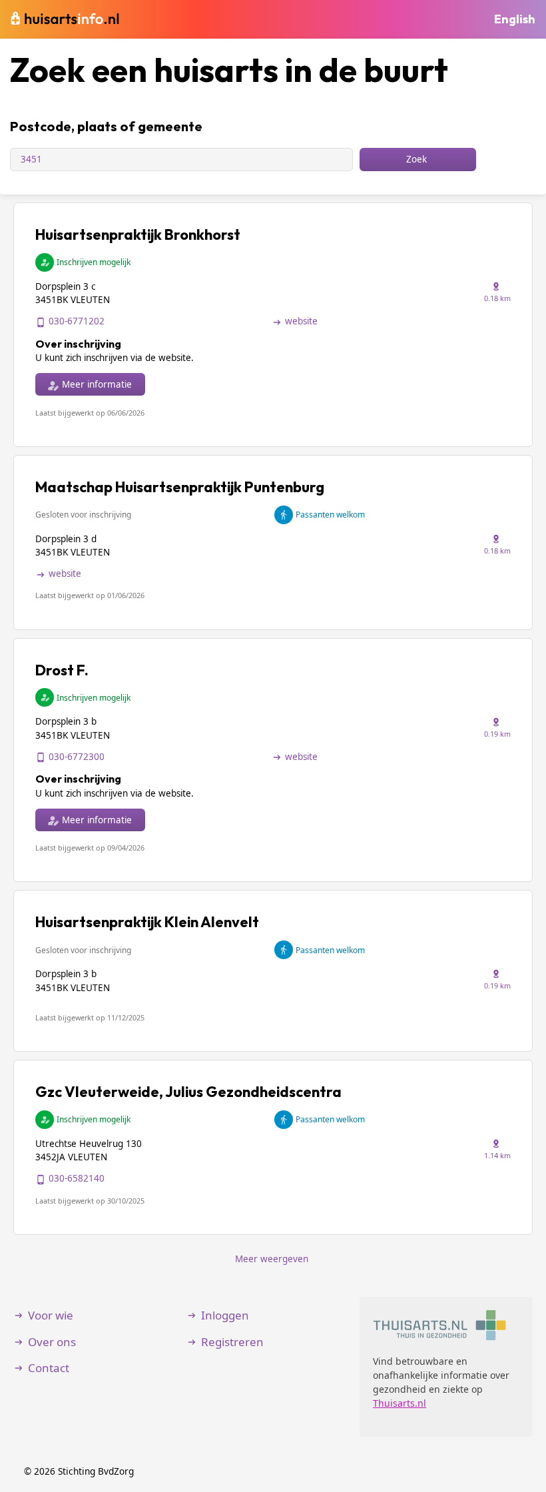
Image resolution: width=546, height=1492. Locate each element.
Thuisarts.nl (399, 1403)
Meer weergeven (271, 1259)
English (514, 19)
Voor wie (50, 1315)
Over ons (52, 1341)
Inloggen (225, 1315)
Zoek (416, 159)
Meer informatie (97, 384)
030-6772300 (77, 757)
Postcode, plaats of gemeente (106, 126)
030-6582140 (77, 1178)
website (301, 321)
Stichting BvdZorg (96, 1471)
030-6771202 (77, 321)
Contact (48, 1367)
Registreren (232, 1341)
